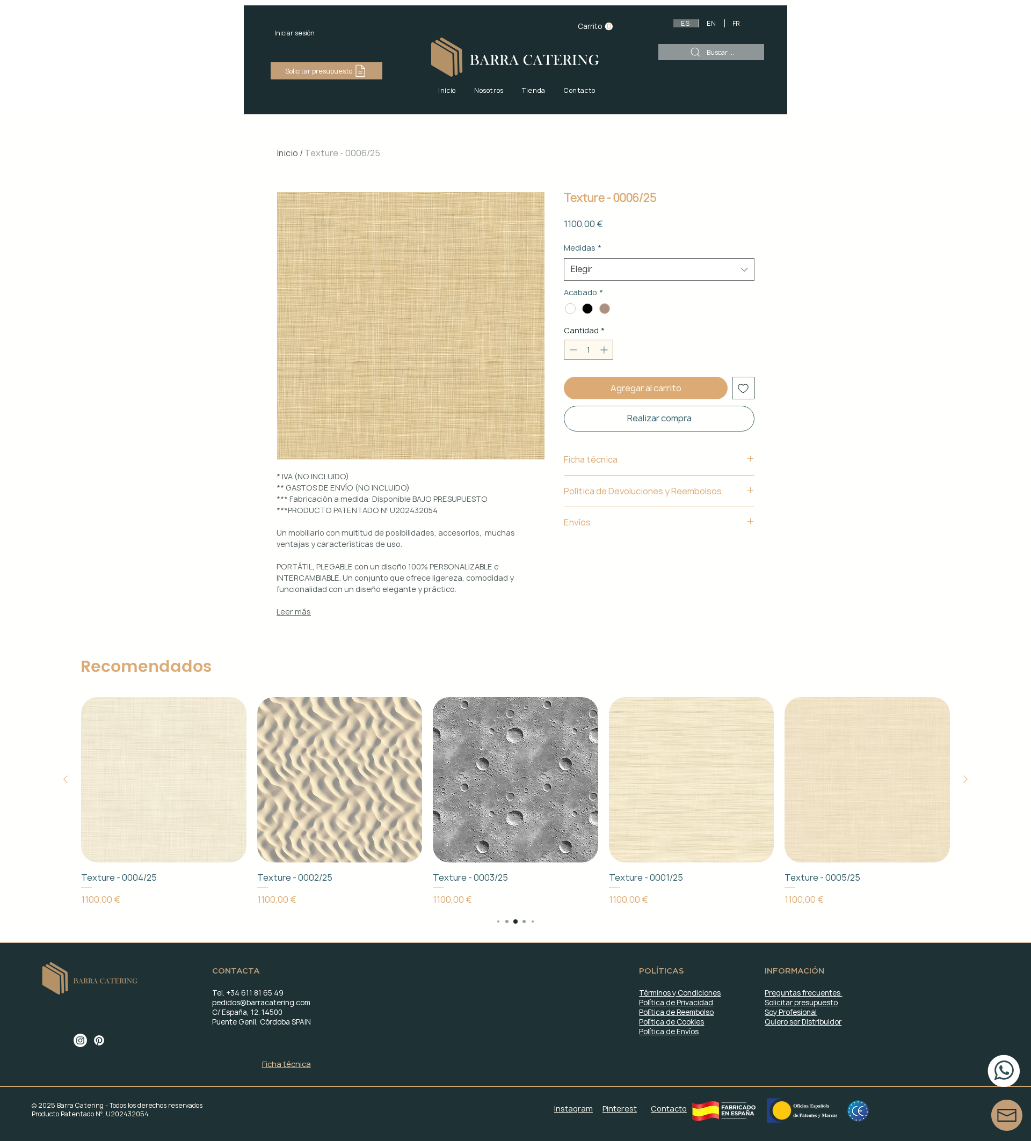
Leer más (294, 611)
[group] (515, 801)
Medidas (582, 248)
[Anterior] (65, 779)
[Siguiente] (965, 779)
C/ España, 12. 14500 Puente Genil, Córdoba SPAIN (261, 1017)
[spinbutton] (588, 349)
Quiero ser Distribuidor (803, 1022)
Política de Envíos (669, 1031)
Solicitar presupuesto (801, 1002)
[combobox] (659, 269)
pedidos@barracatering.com (261, 1002)
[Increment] (605, 349)
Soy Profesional (791, 1012)
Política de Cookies (671, 1022)
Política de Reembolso (676, 1012)
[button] (595, 27)
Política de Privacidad (676, 1002)
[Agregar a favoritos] (743, 388)
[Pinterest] (99, 1040)
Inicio (287, 153)
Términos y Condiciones (680, 993)
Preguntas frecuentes (803, 993)
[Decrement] (572, 349)
